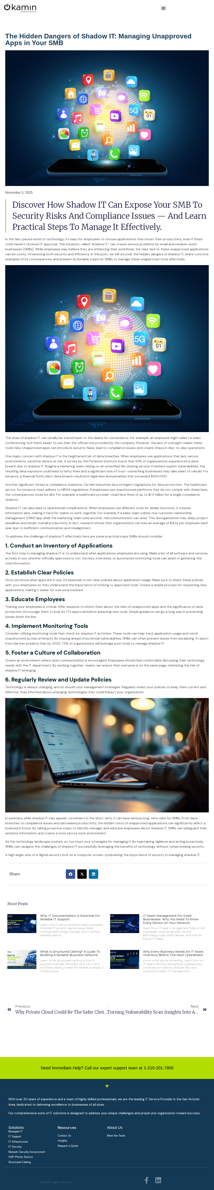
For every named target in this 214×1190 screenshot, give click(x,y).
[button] (163, 8)
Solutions (16, 1128)
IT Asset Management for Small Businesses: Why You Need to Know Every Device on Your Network (171, 919)
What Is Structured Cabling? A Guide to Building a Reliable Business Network (70, 953)
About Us (114, 1128)
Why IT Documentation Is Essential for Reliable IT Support (70, 917)
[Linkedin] (158, 1180)
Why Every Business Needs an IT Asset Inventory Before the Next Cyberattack (173, 953)
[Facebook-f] (146, 1180)
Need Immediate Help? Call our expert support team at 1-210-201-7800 (107, 1068)
